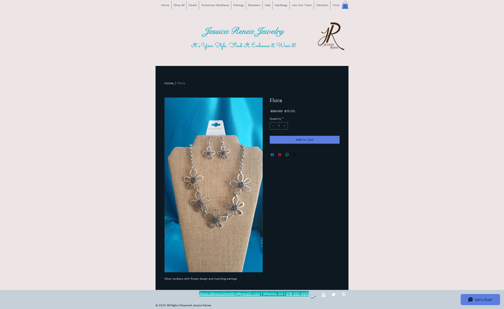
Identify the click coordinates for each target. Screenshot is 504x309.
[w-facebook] (313, 297)
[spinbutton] (278, 125)
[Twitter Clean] (333, 294)
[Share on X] (294, 154)
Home (168, 83)
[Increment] (284, 125)
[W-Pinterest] (343, 294)
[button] (345, 5)
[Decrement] (272, 125)
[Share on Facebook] (272, 154)
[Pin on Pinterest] (279, 154)
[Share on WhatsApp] (287, 154)
